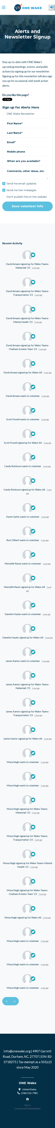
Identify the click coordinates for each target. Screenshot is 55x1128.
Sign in (27, 1105)
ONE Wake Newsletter (21, 113)
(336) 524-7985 (29, 1092)
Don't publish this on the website (27, 196)
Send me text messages (21, 190)
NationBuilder (34, 1108)
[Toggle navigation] (3, 7)
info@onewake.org (17, 1051)
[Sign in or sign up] (52, 7)
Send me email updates (21, 183)
